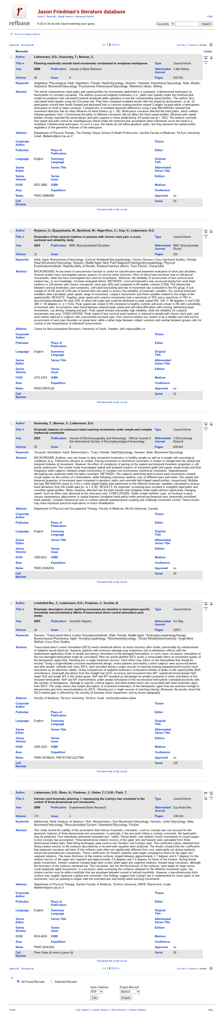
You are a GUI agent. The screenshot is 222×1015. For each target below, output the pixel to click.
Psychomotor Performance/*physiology (103, 86)
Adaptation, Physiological (50, 83)
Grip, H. (124, 230)
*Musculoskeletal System (80, 824)
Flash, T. (121, 792)
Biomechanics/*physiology (66, 259)
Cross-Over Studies (57, 641)
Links (208, 51)
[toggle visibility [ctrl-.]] (12, 978)
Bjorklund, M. (86, 230)
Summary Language (57, 160)
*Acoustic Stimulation (47, 452)
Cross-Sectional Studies (170, 259)
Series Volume (21, 178)
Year (18, 69)
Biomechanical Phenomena (51, 638)
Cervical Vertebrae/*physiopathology (108, 259)
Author (20, 56)
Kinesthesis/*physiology (166, 83)
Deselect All (27, 45)
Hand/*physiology (113, 83)
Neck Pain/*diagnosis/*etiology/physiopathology (132, 262)
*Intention (143, 83)
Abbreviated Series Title (163, 169)
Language (22, 158)
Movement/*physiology (62, 86)
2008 (37, 69)
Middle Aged (93, 262)
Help (210, 1010)
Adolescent (41, 821)
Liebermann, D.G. (46, 56)
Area (19, 190)
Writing (157, 86)
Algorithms (82, 83)
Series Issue (55, 178)
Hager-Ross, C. (107, 230)
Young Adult (156, 266)
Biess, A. (65, 792)
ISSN (19, 184)
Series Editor (20, 169)
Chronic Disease (142, 259)
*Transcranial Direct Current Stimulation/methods (77, 635)
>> (118, 44)
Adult (70, 83)
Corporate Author (22, 143)
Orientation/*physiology (112, 824)
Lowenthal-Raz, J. (46, 603)
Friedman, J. (93, 603)
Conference (162, 190)
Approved (161, 195)
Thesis (159, 141)
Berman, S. (86, 56)
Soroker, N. (111, 603)
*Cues (94, 452)
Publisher (22, 150)
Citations (192, 45)
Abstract (21, 91)
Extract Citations (137, 1010)
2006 (37, 807)
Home (41, 16)
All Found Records (33, 981)
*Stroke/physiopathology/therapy (165, 635)
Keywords (22, 83)
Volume (21, 77)
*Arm (88, 821)
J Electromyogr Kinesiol (182, 440)
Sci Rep (178, 621)
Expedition (58, 190)
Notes (19, 195)
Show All (50, 16)
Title (18, 63)
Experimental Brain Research (87, 807)
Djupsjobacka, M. (63, 230)
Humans (130, 83)
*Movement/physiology (121, 638)
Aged (45, 259)
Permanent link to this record (112, 209)
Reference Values (140, 86)
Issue (54, 77)
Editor (159, 150)
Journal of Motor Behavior (85, 69)
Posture (134, 824)
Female (95, 83)
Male (186, 83)
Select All (14, 45)
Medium (160, 184)
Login (210, 16)
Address (21, 132)
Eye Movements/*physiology (131, 821)
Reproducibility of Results (79, 266)
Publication (58, 69)
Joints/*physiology (174, 821)
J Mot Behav (181, 69)
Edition (160, 176)
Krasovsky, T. (68, 56)
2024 (37, 621)
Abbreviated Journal (163, 70)
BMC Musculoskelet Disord (186, 247)
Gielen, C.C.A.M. (103, 792)
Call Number (21, 202)
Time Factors (139, 266)
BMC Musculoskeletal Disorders (89, 245)
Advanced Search (84, 16)
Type (158, 63)
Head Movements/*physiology (53, 262)
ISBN (54, 184)
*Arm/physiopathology (92, 638)
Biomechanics (80, 452)
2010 (37, 245)
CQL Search (82, 1010)
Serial (159, 201)
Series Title (58, 167)
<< (104, 44)
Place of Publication (58, 152)
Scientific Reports (80, 621)
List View (181, 45)
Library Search (100, 1010)
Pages (159, 77)
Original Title (160, 160)
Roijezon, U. (42, 230)
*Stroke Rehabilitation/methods (157, 638)
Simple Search (65, 16)
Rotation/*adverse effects (113, 266)
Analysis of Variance (70, 821)
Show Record (118, 1010)
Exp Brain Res (182, 807)
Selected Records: (66, 981)
